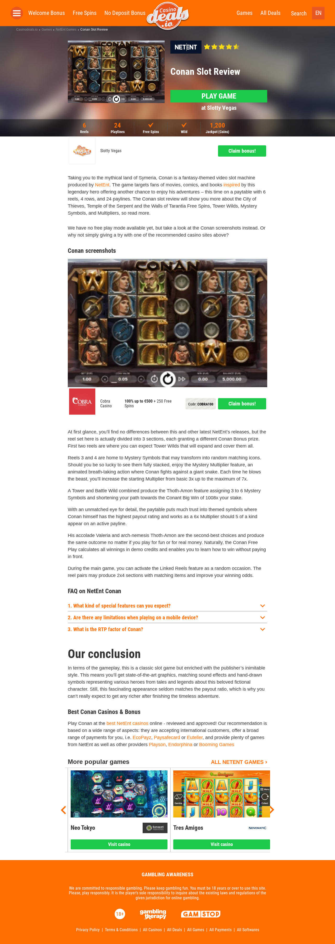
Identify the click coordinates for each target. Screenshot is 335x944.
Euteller (195, 737)
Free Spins (85, 13)
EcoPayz (142, 737)
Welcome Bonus (46, 13)
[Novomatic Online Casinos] (257, 828)
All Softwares (248, 930)
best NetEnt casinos (127, 723)
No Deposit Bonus (125, 13)
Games (245, 13)
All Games (195, 930)
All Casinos (152, 930)
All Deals (270, 13)
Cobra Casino (106, 403)
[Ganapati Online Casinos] (155, 828)
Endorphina (180, 744)
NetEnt (102, 184)
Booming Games (216, 744)
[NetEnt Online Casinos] (186, 47)
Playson (157, 744)
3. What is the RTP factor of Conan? (105, 629)
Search (299, 13)
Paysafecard (167, 737)
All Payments (220, 930)
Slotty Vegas (110, 150)
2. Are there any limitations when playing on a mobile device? (133, 617)
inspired (232, 184)
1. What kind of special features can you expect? (119, 606)
